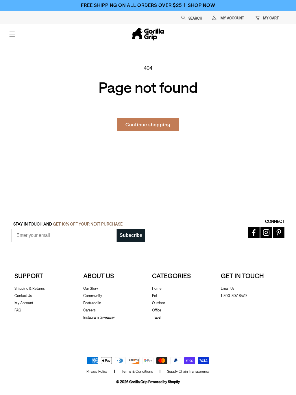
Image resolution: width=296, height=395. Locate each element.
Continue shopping (148, 124)
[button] (194, 17)
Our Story (90, 288)
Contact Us (23, 296)
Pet (154, 296)
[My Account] (214, 17)
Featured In (92, 303)
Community (92, 296)
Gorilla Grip (138, 382)
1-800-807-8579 (234, 296)
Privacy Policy (97, 371)
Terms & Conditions (137, 371)
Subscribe (131, 235)
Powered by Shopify (164, 382)
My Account (23, 303)
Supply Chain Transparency (188, 371)
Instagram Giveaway (99, 317)
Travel (156, 317)
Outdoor (158, 303)
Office (156, 310)
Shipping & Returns (29, 288)
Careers (89, 310)
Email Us (227, 288)
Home (157, 288)
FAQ (17, 310)
